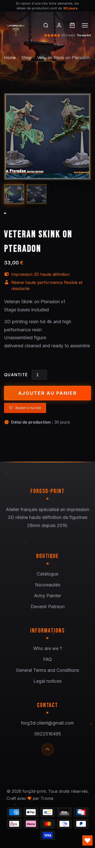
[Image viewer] (47, 136)
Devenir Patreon (48, 606)
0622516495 (47, 733)
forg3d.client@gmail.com (47, 723)
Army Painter (47, 595)
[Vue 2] (36, 194)
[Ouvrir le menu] (85, 25)
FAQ (47, 659)
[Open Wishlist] (87, 840)
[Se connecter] (59, 25)
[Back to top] (48, 749)
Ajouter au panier (47, 393)
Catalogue (47, 573)
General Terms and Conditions (47, 670)
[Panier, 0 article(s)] (72, 25)
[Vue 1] (14, 194)
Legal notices (47, 681)
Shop (26, 57)
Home (10, 57)
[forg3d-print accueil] (19, 29)
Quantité (16, 374)
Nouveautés (47, 584)
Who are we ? (47, 648)
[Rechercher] (45, 25)
